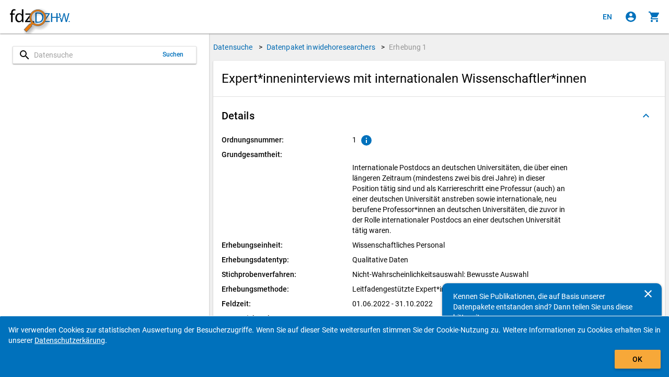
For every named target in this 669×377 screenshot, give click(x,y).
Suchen (173, 54)
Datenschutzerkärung (69, 340)
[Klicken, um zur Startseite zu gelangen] (39, 17)
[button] (439, 115)
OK (637, 359)
